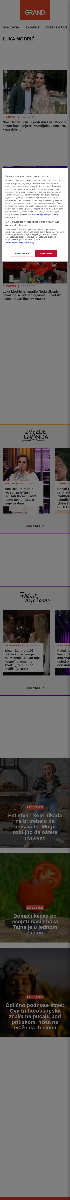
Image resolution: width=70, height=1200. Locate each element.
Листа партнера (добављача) (19, 242)
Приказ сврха (22, 253)
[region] (35, 215)
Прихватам (46, 253)
